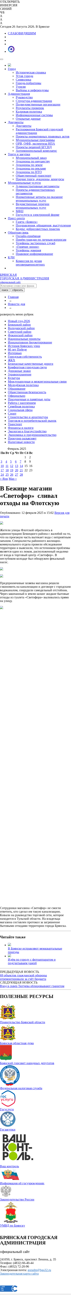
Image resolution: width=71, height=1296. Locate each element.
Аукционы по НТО (29, 172)
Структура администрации (34, 101)
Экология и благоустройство (27, 431)
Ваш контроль (9, 1166)
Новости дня (16, 304)
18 (7, 470)
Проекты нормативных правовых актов (42, 136)
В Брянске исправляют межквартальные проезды (35, 950)
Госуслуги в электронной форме (37, 214)
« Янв (4, 478)
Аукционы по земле (29, 165)
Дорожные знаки (19, 371)
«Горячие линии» (27, 246)
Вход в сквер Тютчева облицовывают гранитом (32, 986)
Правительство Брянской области (22, 1022)
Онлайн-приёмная (28, 236)
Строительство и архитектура (28, 417)
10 (2, 466)
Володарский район (21, 328)
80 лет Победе (17, 349)
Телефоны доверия (28, 250)
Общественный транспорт (33, 175)
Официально (16, 395)
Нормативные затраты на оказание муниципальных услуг (39, 198)
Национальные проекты (24, 339)
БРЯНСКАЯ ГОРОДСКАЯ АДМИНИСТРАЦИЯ (24, 278)
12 (11, 466)
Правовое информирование (34, 254)
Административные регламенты (37, 186)
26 (11, 474)
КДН (11, 257)
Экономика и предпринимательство (32, 435)
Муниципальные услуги (24, 182)
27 (16, 474)
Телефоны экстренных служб (35, 243)
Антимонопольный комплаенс (36, 150)
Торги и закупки (19, 154)
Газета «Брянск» (27, 222)
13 (16, 466)
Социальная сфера (20, 410)
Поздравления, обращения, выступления (43, 225)
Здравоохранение (19, 374)
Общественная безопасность (27, 392)
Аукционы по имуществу (33, 161)
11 (7, 466)
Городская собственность (25, 356)
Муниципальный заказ (31, 157)
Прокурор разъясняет (22, 438)
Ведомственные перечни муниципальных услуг (32, 205)
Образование (16, 388)
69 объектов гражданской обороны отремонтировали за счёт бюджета (23, 977)
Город (12, 69)
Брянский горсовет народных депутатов (27, 1063)
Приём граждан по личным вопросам (41, 239)
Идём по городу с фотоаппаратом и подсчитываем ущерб (32, 961)
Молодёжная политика (23, 385)
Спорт (12, 413)
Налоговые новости (21, 442)
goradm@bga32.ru (39, 1270)
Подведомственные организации (38, 104)
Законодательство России (17, 1199)
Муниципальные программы (35, 140)
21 (21, 470)
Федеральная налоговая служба (21, 1088)
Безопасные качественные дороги (30, 363)
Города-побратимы (28, 83)
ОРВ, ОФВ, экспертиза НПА (35, 143)
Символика (23, 79)
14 (21, 466)
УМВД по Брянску (12, 1225)
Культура (14, 378)
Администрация (19, 93)
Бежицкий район (19, 324)
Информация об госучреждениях (22, 1183)
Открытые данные (28, 118)
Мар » (13, 478)
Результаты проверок (30, 108)
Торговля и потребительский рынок (32, 420)
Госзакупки (7, 1129)
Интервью (15, 353)
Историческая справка (31, 72)
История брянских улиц (24, 346)
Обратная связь (18, 232)
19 (11, 470)
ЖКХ (11, 360)
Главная (13, 297)
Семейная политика (21, 406)
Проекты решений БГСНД (34, 147)
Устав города (24, 76)
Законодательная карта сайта (19, 1273)
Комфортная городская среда (27, 367)
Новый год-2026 (19, 321)
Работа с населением (22, 403)
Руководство (24, 97)
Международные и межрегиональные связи (37, 381)
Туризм (21, 86)
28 (21, 474)
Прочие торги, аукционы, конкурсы (40, 179)
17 (2, 470)
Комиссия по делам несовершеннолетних (30, 262)
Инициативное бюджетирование (30, 342)
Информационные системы (34, 115)
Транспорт (15, 424)
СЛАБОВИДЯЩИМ (22, 33)
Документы (15, 122)
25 (7, 474)
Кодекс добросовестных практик (38, 229)
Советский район (19, 331)
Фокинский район (20, 335)
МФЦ (19, 211)
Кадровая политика (29, 111)
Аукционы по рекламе (31, 168)
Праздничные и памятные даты (29, 399)
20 (16, 470)
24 (2, 474)
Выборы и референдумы (32, 90)
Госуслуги (7, 1109)
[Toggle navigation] (1, 59)
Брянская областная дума (17, 1043)
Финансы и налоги (21, 427)
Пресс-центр (16, 218)
